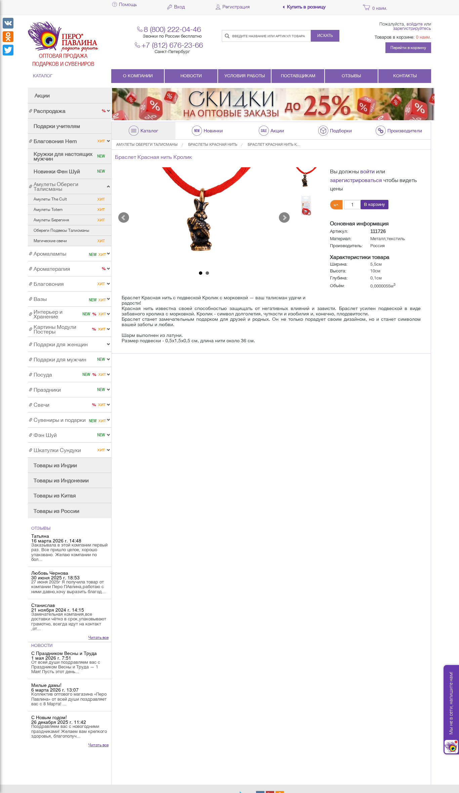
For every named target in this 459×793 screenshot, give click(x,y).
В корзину (374, 204)
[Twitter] (8, 50)
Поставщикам (298, 75)
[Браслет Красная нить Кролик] (204, 217)
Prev (123, 217)
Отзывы (351, 75)
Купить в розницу (306, 6)
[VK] (8, 23)
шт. (336, 205)
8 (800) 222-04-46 (172, 29)
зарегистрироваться (356, 180)
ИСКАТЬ (325, 35)
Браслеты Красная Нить (212, 144)
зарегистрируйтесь (412, 28)
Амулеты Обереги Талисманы (147, 144)
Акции (42, 95)
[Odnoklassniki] (8, 36)
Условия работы (244, 75)
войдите (415, 24)
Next (284, 217)
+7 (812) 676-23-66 (172, 44)
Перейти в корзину (408, 47)
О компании (138, 75)
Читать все (98, 637)
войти (367, 171)
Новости (191, 75)
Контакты (405, 75)
